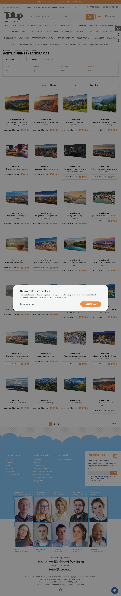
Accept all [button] (91, 304)
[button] (27, 304)
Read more (61, 297)
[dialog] (60, 298)
